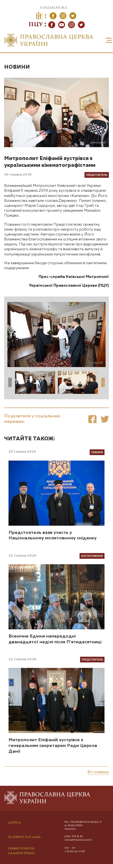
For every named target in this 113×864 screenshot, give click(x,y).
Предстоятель (96, 175)
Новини (17, 67)
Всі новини (98, 772)
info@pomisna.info (78, 840)
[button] (103, 382)
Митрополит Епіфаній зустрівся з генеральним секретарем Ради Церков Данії (53, 746)
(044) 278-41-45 (73, 836)
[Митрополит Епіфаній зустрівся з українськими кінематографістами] (92, 419)
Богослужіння (92, 556)
